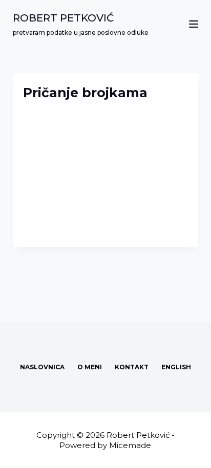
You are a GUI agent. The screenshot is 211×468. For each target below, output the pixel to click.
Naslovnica (42, 367)
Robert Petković (63, 18)
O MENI (89, 367)
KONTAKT (132, 367)
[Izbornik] (193, 24)
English (176, 367)
